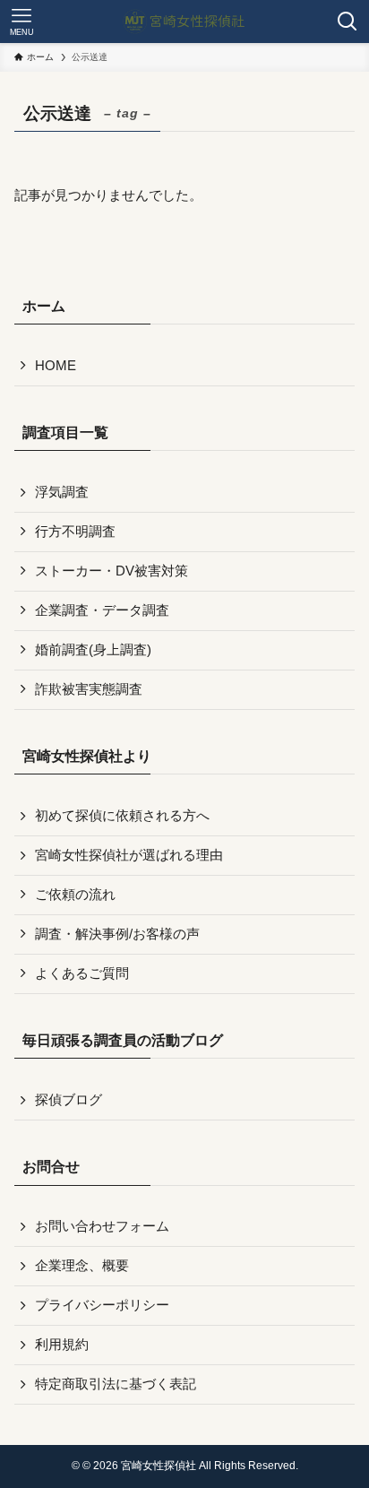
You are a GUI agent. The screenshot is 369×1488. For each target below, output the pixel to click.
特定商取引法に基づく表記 (115, 1384)
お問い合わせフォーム (102, 1226)
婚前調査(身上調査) (93, 650)
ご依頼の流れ (75, 894)
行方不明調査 (75, 531)
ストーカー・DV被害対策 (111, 571)
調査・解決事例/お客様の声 (117, 934)
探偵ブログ (68, 1100)
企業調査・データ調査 (102, 610)
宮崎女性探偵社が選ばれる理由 (129, 855)
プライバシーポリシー (102, 1305)
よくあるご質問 (82, 973)
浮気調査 (62, 492)
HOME (55, 366)
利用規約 (62, 1344)
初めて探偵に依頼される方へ (122, 816)
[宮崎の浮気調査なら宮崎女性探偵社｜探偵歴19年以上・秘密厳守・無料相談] (184, 21)
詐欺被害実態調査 (88, 689)
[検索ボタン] (347, 21)
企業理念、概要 (82, 1266)
